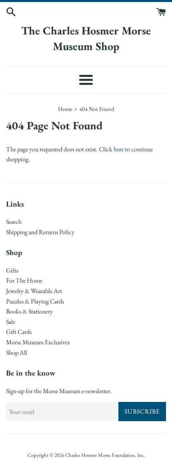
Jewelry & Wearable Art (34, 291)
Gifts (12, 270)
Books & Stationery (29, 311)
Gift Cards (19, 331)
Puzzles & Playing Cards (35, 301)
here (119, 149)
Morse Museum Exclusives (38, 342)
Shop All (16, 352)
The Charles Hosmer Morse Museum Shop (86, 38)
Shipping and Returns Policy (40, 232)
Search (14, 221)
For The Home (24, 280)
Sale (10, 321)
